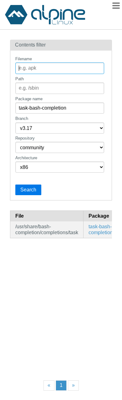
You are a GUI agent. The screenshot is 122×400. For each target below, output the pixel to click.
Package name (29, 98)
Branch (21, 118)
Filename (23, 59)
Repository (25, 138)
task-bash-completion (101, 229)
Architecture (26, 158)
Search (28, 189)
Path (19, 79)
